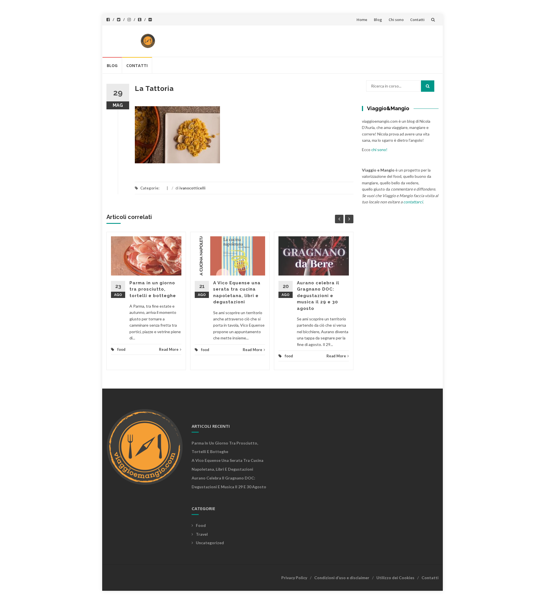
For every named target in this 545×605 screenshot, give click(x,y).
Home (362, 19)
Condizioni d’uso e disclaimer (341, 577)
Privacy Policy (294, 577)
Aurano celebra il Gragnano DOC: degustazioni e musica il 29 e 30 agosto (318, 295)
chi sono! (379, 149)
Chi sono (396, 19)
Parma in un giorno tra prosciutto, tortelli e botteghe (152, 289)
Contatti (417, 19)
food (121, 349)
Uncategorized (210, 542)
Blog (378, 19)
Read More (169, 349)
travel (202, 534)
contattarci (413, 201)
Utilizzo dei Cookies (395, 577)
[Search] (427, 86)
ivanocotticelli (192, 188)
